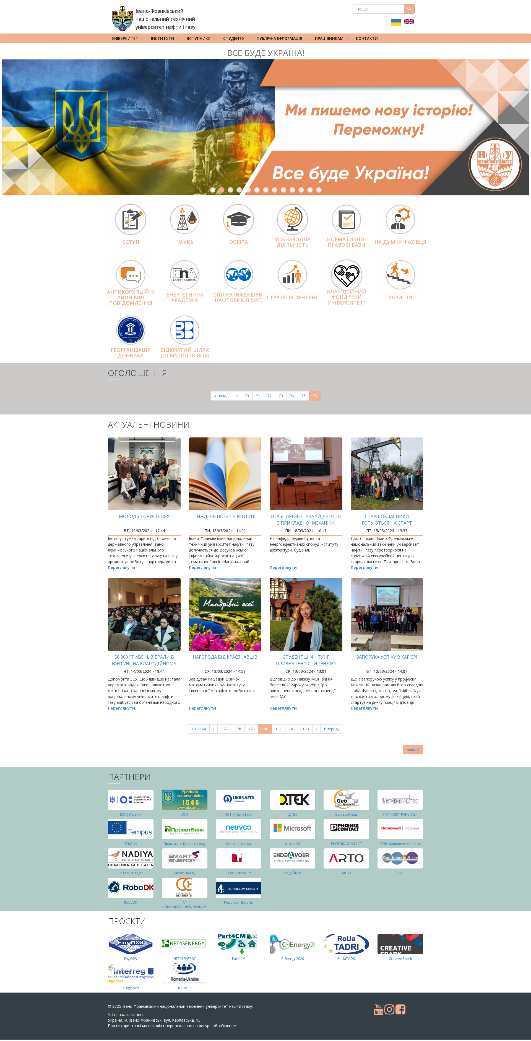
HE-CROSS (184, 988)
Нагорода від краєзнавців (225, 657)
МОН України (131, 814)
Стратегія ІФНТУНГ (292, 297)
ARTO (346, 873)
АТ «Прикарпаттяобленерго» (185, 904)
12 (310, 190)
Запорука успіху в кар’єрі (386, 657)
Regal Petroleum (239, 873)
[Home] (122, 18)
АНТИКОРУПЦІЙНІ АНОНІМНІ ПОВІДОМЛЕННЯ (131, 297)
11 (301, 190)
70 (248, 395)
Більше (413, 749)
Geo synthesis (346, 814)
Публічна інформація (277, 39)
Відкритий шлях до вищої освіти (184, 353)
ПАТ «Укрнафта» (238, 814)
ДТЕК (292, 814)
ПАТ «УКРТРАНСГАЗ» (400, 814)
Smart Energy (184, 873)
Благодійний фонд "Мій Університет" (346, 297)
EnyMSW (130, 958)
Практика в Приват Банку (184, 843)
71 (260, 395)
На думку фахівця (400, 242)
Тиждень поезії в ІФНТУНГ (225, 516)
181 (279, 728)
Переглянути (121, 567)
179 (252, 728)
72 (271, 395)
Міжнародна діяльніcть (292, 242)
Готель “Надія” (131, 873)
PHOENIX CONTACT (346, 843)
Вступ (130, 242)
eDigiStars (131, 988)
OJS (400, 873)
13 (319, 190)
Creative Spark (400, 958)
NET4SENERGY (184, 958)
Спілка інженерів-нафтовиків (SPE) (238, 297)
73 (282, 395)
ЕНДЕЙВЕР (292, 873)
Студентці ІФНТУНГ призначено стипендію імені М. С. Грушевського (306, 663)
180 (267, 730)
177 (225, 728)
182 (293, 728)
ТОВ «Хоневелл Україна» (400, 843)
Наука (184, 242)
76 (317, 397)
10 (292, 190)
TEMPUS (130, 843)
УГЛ (185, 814)
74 (294, 395)
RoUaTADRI (346, 958)
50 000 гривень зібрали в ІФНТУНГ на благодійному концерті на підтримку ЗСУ (144, 663)
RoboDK (130, 902)
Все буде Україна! (265, 52)
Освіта (238, 242)
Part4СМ (238, 958)
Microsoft (292, 843)
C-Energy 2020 (292, 958)
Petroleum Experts (238, 902)
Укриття (400, 297)
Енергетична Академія (184, 297)
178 (239, 728)
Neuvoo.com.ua (238, 843)
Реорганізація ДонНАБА (131, 353)
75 (305, 395)
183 (306, 728)
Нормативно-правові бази (346, 242)
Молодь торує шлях (144, 516)
